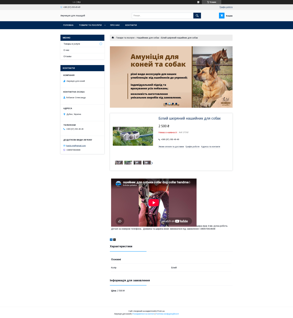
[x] (114, 240)
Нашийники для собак (148, 38)
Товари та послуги (90, 25)
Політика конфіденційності (167, 314)
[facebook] (111, 240)
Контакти (131, 25)
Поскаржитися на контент (143, 314)
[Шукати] (197, 15)
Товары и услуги (71, 44)
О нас (66, 50)
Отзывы (67, 56)
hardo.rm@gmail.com (76, 145)
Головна (68, 25)
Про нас (115, 25)
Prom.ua (161, 311)
